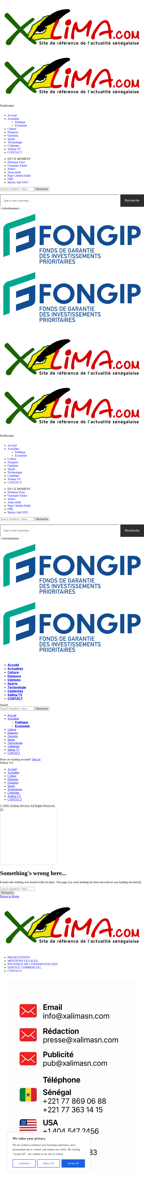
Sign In (36, 759)
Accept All (73, 1163)
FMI (10, 179)
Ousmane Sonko (17, 165)
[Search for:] (17, 888)
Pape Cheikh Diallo (19, 175)
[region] (49, 1152)
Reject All (48, 1163)
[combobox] (59, 200)
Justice (11, 168)
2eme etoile (14, 172)
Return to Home (9, 896)
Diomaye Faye (16, 162)
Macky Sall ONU (18, 182)
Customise (24, 1163)
